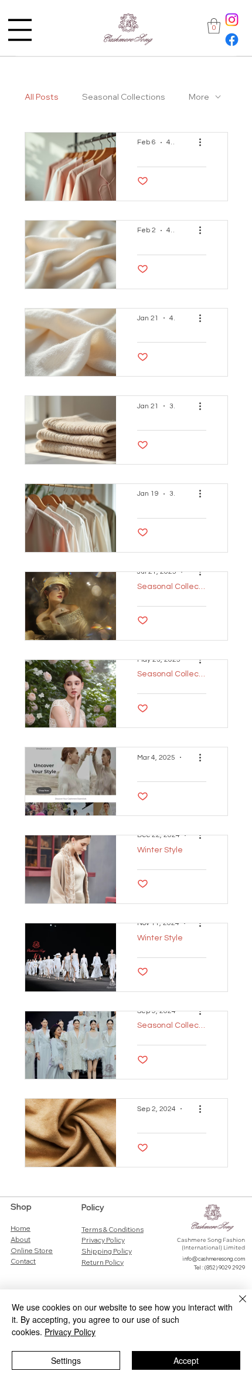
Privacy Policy (103, 1239)
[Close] (236, 1306)
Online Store (32, 1250)
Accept (186, 1360)
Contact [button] (23, 1261)
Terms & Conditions (112, 1229)
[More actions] (204, 143)
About (20, 1239)
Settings (66, 1360)
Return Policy (102, 1262)
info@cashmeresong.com (213, 1258)
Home (20, 1228)
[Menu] (20, 30)
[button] (213, 25)
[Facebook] (231, 39)
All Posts (42, 97)
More (199, 97)
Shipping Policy (106, 1251)
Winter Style (160, 850)
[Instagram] (231, 19)
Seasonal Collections (123, 97)
